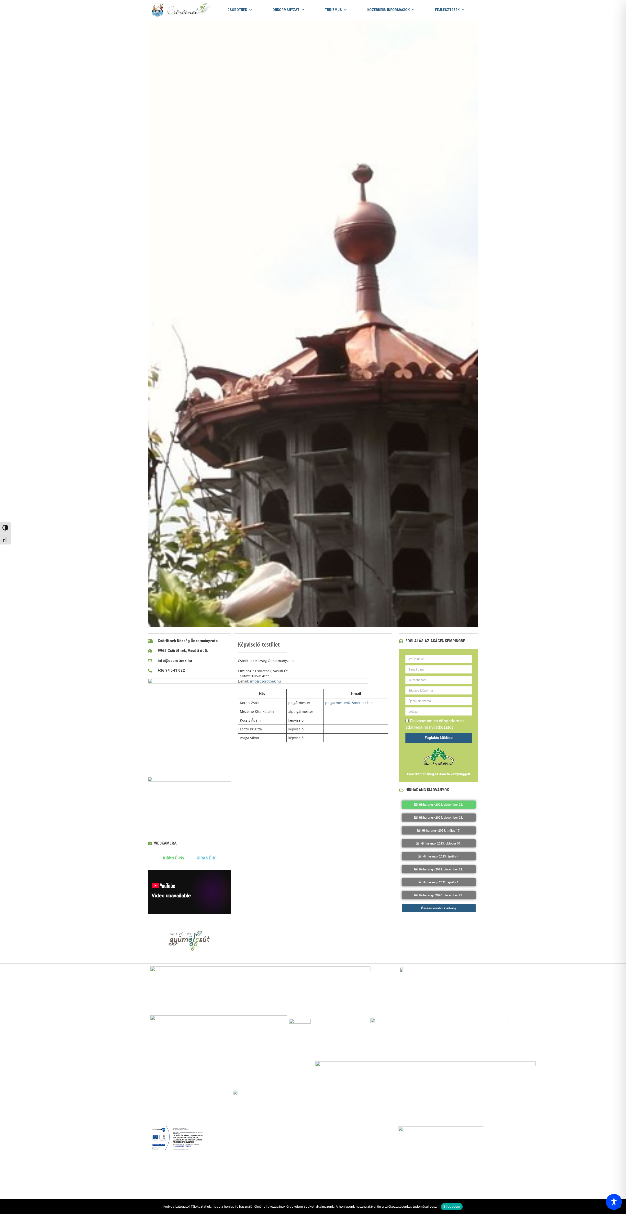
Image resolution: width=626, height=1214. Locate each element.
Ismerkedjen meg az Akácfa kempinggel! (438, 774)
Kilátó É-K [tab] (206, 858)
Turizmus (333, 10)
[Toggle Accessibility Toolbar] (613, 1201)
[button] (153, 323)
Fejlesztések (447, 10)
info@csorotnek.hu (265, 681)
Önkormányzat (285, 10)
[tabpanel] (189, 893)
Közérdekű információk (388, 10)
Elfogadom (451, 1206)
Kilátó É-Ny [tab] (173, 858)
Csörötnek (237, 10)
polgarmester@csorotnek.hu (348, 702)
